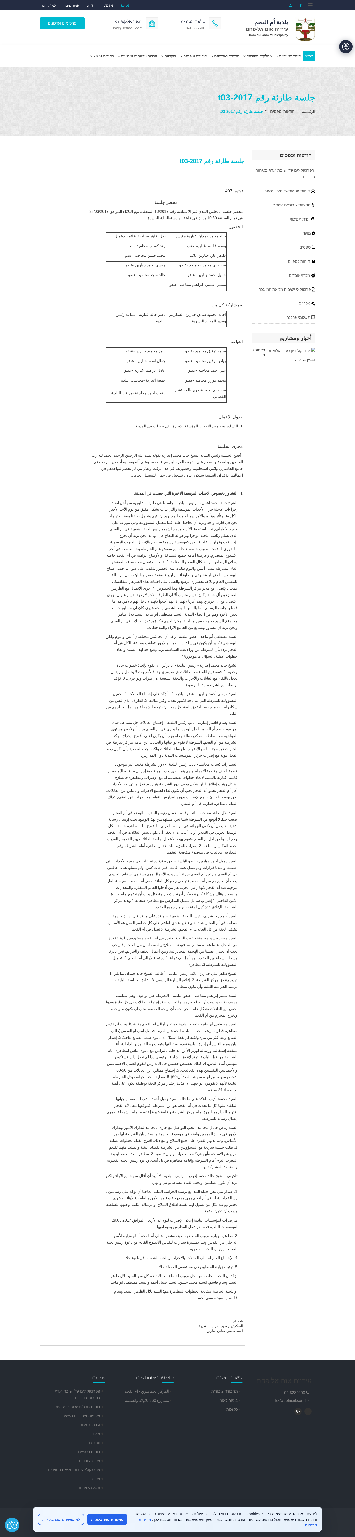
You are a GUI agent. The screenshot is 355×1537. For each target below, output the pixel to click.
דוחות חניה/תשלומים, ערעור (288, 191)
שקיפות (170, 56)
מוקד (307, 233)
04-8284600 (294, 1393)
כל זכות (232, 1409)
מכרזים (305, 303)
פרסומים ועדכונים (62, 23)
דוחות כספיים (299, 261)
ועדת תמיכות (300, 219)
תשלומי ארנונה (298, 317)
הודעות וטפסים (195, 56)
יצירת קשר (48, 5)
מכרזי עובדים (300, 275)
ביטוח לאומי (228, 1400)
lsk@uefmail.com (289, 1400)
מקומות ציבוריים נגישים (292, 205)
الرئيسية (308, 111)
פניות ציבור (71, 5)
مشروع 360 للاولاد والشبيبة (147, 1400)
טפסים (305, 247)
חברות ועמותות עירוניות (139, 56)
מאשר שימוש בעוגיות (107, 1519)
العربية (125, 5)
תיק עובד (108, 5)
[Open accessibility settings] (346, 46)
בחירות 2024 (103, 56)
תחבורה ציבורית (224, 1391)
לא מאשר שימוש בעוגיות (61, 1519)
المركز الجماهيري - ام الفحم (146, 1391)
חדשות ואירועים (226, 56)
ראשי (309, 56)
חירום (90, 5)
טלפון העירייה (192, 21)
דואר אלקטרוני (128, 21)
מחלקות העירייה (259, 56)
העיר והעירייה (290, 56)
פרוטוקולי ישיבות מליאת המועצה (285, 289)
